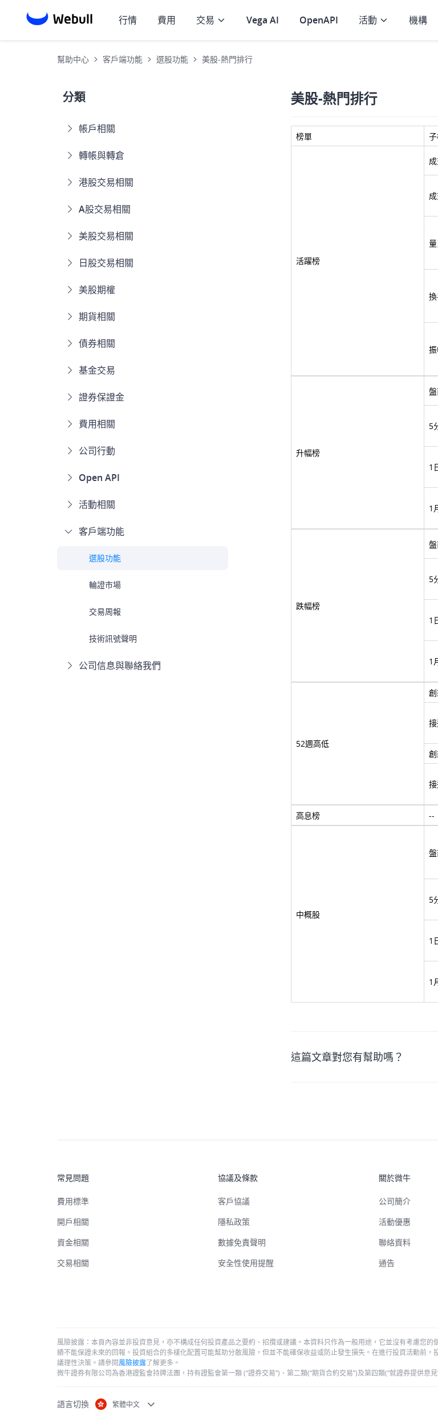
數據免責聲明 (242, 1242)
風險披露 (132, 1362)
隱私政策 (234, 1221)
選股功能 (172, 59)
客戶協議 (234, 1201)
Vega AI (262, 20)
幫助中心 (73, 59)
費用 (166, 20)
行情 (128, 20)
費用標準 (73, 1201)
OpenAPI (318, 20)
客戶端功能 (123, 59)
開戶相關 (73, 1221)
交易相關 (73, 1262)
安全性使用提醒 (246, 1262)
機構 (418, 20)
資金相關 (73, 1242)
